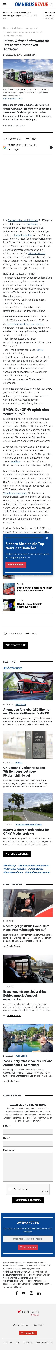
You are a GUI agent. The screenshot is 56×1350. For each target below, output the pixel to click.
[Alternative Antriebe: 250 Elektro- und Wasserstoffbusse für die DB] (28, 686)
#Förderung (12, 668)
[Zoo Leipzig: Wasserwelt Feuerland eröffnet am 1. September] (28, 1038)
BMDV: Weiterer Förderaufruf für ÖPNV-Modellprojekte (26, 831)
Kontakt (38, 1325)
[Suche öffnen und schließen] (50, 4)
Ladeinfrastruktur (23, 235)
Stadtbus (15, 461)
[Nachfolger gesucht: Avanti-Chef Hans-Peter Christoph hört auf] (28, 903)
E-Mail (6, 1126)
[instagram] (31, 1293)
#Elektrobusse (35, 869)
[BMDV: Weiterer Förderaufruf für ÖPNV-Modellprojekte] (28, 807)
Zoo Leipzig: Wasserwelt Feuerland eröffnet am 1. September (27, 1063)
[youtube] (23, 1293)
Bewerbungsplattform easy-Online (25, 324)
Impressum (8, 1343)
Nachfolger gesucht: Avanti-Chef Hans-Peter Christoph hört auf (26, 928)
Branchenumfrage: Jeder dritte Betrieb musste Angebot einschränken (25, 995)
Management (31, 28)
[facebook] (16, 1293)
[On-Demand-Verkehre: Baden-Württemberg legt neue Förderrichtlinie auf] (28, 745)
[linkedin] (39, 1293)
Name (6, 1138)
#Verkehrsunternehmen (37, 872)
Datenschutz (28, 1343)
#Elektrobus (21, 704)
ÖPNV (40, 349)
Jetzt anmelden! (15, 564)
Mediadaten (20, 1325)
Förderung (32, 224)
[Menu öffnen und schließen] (5, 4)
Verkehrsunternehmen (15, 493)
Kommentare (15, 138)
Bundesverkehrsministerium (23, 220)
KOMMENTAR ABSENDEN (28, 1200)
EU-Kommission (36, 253)
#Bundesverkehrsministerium (29, 825)
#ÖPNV (19, 763)
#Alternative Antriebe (14, 869)
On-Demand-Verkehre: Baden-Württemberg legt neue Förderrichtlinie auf (24, 771)
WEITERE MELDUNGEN (17, 854)
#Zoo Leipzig (21, 1056)
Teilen (33, 138)
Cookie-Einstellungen (44, 1343)
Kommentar (8, 1150)
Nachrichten (17, 28)
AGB (17, 1343)
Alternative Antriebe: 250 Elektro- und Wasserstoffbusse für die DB (27, 711)
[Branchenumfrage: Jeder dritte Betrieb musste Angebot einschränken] (28, 969)
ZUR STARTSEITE (15, 645)
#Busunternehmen (13, 872)
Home (6, 28)
